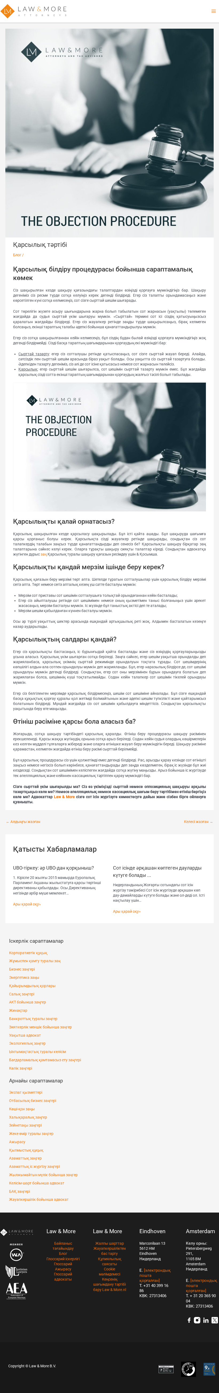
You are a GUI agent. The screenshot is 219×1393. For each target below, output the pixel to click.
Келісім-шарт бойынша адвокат (36, 1183)
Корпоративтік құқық (28, 953)
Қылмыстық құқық (26, 1150)
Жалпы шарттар (109, 1243)
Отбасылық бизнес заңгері (32, 1100)
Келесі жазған (198, 822)
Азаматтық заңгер (25, 1158)
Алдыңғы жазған (23, 822)
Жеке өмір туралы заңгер (31, 1133)
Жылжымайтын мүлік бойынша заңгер (43, 1175)
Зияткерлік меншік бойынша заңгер (40, 1027)
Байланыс (63, 1243)
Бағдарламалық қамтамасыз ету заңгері (45, 1060)
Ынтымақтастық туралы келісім (37, 1052)
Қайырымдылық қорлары (32, 986)
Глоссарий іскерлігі (63, 1259)
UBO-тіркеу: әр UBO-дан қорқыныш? (53, 868)
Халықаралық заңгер (28, 1117)
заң (44, 554)
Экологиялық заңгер (27, 1043)
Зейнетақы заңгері (25, 1125)
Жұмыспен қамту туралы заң (34, 961)
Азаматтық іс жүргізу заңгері (34, 1166)
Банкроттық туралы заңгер (33, 1019)
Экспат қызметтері (25, 1092)
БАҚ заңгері (19, 1191)
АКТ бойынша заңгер (27, 1002)
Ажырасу (17, 1142)
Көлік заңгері (20, 1068)
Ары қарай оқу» (27, 904)
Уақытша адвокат (25, 1035)
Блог (17, 255)
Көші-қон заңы (22, 1109)
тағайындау (63, 1248)
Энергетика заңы (24, 977)
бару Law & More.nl (109, 1290)
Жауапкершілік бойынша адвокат (39, 1199)
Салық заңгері (21, 994)
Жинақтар (18, 1010)
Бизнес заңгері (22, 969)
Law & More (64, 797)
